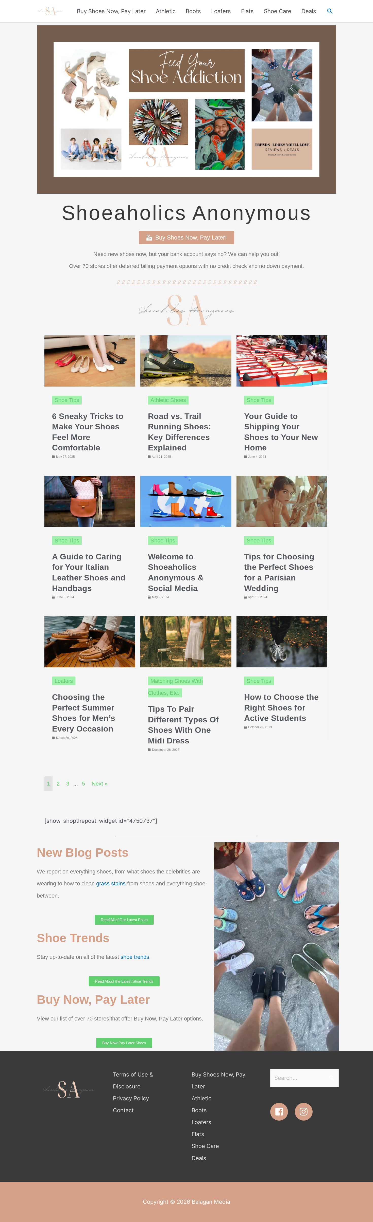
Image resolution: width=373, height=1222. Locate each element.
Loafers (201, 1122)
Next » (100, 783)
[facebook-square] (281, 1112)
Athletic (201, 1098)
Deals (199, 1158)
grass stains (111, 883)
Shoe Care (205, 1146)
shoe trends (135, 957)
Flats (198, 1134)
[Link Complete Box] (89, 403)
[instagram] (305, 1112)
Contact (123, 1110)
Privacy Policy (131, 1098)
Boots (199, 1110)
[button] (330, 11)
